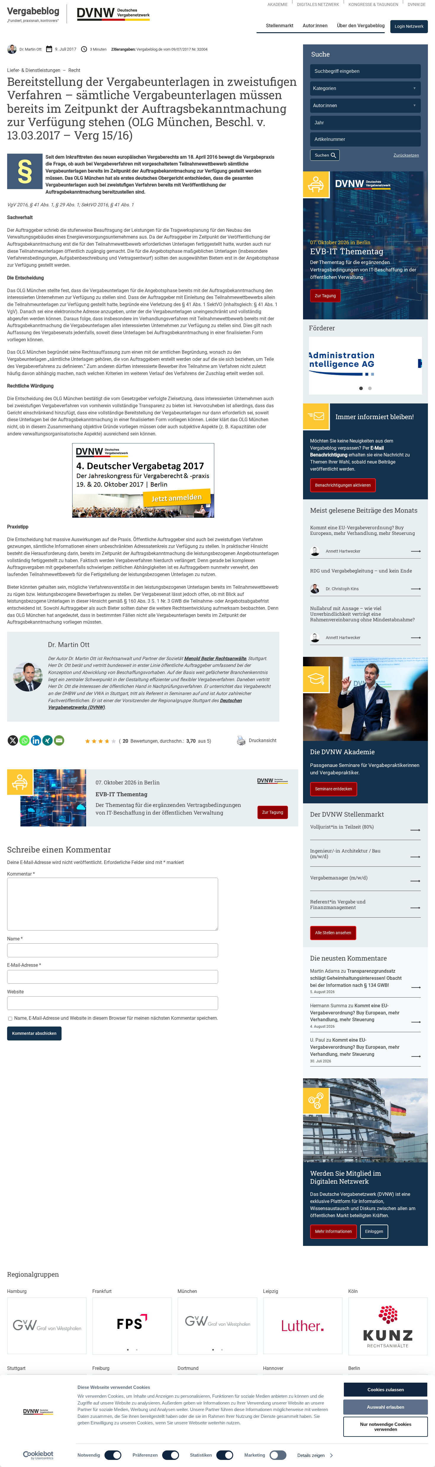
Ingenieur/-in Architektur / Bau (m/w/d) (345, 853)
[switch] (170, 1455)
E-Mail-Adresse (24, 965)
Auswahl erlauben (385, 1407)
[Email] (59, 740)
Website (15, 992)
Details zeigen (311, 1455)
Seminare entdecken (333, 788)
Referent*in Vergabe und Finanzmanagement (338, 904)
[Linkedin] (36, 740)
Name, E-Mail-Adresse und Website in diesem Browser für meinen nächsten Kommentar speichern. (116, 1018)
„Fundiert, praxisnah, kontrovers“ (33, 21)
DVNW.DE (417, 4)
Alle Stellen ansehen (333, 932)
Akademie (278, 4)
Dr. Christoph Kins (342, 588)
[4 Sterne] (107, 741)
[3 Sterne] (101, 741)
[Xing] (47, 740)
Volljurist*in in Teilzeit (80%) (342, 827)
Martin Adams (325, 971)
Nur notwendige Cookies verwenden (385, 1427)
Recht (74, 70)
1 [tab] (361, 389)
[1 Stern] (88, 741)
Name (15, 939)
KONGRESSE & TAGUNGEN (373, 4)
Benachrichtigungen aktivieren (343, 485)
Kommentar (21, 874)
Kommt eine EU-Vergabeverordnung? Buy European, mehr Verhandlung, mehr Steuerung (362, 530)
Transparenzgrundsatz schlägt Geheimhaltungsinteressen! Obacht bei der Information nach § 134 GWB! (356, 978)
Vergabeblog (33, 11)
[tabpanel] (365, 368)
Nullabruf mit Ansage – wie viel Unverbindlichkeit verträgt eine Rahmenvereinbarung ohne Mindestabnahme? (362, 614)
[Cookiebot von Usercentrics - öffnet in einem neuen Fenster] (38, 1455)
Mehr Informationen (333, 1231)
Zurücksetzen (406, 155)
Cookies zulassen (386, 1389)
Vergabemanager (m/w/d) (339, 878)
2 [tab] (370, 389)
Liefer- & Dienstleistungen (33, 70)
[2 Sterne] (94, 741)
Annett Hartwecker (343, 551)
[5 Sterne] (114, 741)
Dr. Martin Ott (30, 49)
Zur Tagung (272, 812)
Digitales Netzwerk (318, 4)
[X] (13, 740)
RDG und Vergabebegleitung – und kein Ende (361, 571)
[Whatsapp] (24, 740)
